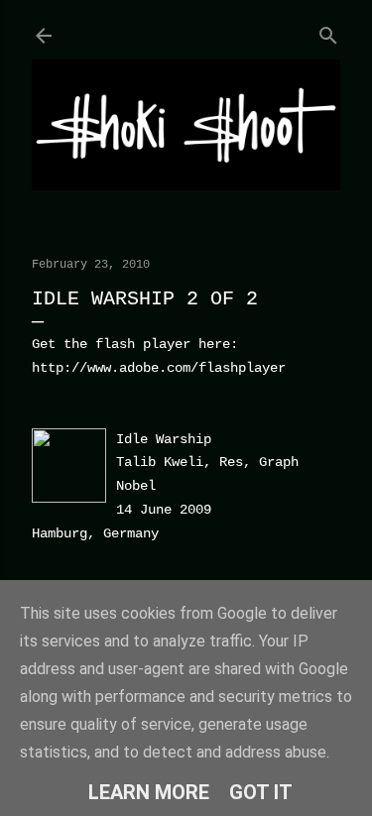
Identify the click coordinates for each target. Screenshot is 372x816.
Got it (261, 792)
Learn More (148, 792)
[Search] (328, 31)
